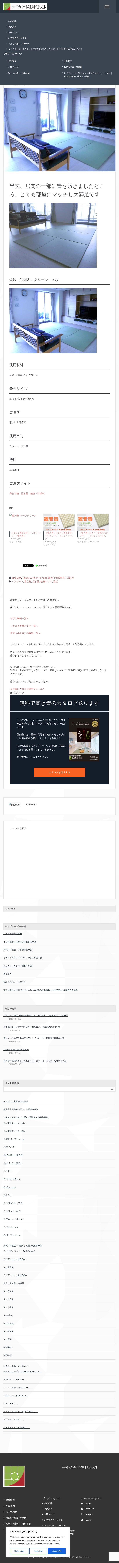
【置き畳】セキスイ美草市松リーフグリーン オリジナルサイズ (59, 536)
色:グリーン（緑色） (12, 1163)
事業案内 (12, 27)
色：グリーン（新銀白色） (15, 1275)
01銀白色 (16, 578)
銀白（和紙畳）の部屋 (13, 1283)
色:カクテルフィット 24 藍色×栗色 (19, 1251)
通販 (55, 581)
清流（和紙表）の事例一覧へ (25, 633)
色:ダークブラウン (11, 1179)
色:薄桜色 (7, 1347)
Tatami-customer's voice (34, 578)
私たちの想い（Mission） (19, 43)
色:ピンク (7, 1195)
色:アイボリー (9, 1147)
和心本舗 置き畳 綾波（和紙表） (28, 493)
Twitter (88, 1503)
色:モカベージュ (10, 1227)
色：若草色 (8, 1331)
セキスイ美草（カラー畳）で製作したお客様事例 (25, 1117)
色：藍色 (7, 1339)
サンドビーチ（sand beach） (18, 1387)
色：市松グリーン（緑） (14, 1123)
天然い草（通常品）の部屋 (15, 1101)
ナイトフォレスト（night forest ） (20, 1411)
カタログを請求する (59, 772)
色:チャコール (9, 1187)
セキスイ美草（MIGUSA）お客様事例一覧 (22, 958)
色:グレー (7, 1171)
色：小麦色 (8, 1307)
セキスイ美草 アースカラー (16, 1366)
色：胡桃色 (8, 1323)
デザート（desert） (13, 1419)
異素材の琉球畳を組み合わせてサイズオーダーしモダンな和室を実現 (34, 1061)
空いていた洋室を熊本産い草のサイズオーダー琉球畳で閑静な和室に (34, 1038)
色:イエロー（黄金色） (13, 1155)
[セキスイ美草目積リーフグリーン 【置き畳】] (24, 522)
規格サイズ (46, 581)
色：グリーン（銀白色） (14, 1259)
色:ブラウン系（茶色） (13, 1203)
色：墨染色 (8, 1291)
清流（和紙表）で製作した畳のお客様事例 (22, 1246)
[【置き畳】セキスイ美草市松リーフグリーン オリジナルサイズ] (58, 522)
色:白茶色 (7, 1315)
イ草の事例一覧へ (19, 618)
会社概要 (12, 21)
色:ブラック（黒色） (12, 1211)
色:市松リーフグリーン (13, 1139)
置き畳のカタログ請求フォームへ (27, 689)
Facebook (89, 1509)
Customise (19, 1551)
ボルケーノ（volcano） (15, 1379)
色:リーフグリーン (11, 1235)
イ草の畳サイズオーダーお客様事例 (19, 942)
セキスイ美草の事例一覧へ (24, 626)
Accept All (56, 1551)
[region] (38, 1542)
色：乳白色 (8, 1267)
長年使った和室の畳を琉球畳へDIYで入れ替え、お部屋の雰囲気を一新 (35, 1015)
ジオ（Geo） (10, 1403)
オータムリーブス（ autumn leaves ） (22, 1371)
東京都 (27, 581)
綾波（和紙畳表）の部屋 (61, 578)
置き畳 (35, 581)
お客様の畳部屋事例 (17, 38)
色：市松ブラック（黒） (14, 1131)
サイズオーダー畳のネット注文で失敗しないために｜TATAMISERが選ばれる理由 (45, 49)
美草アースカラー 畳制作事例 (17, 966)
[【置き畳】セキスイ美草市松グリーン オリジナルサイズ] (93, 522)
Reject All (38, 1551)
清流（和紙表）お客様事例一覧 (17, 949)
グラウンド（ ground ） (16, 1395)
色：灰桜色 (8, 1299)
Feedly (88, 1520)
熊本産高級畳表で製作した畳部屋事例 (20, 1109)
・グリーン (17, 581)
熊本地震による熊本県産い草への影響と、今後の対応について (31, 1027)
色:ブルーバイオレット (13, 1219)
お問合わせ (13, 32)
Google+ (89, 1514)
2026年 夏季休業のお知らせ (16, 1049)
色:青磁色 (7, 1355)
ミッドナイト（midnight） (16, 1427)
